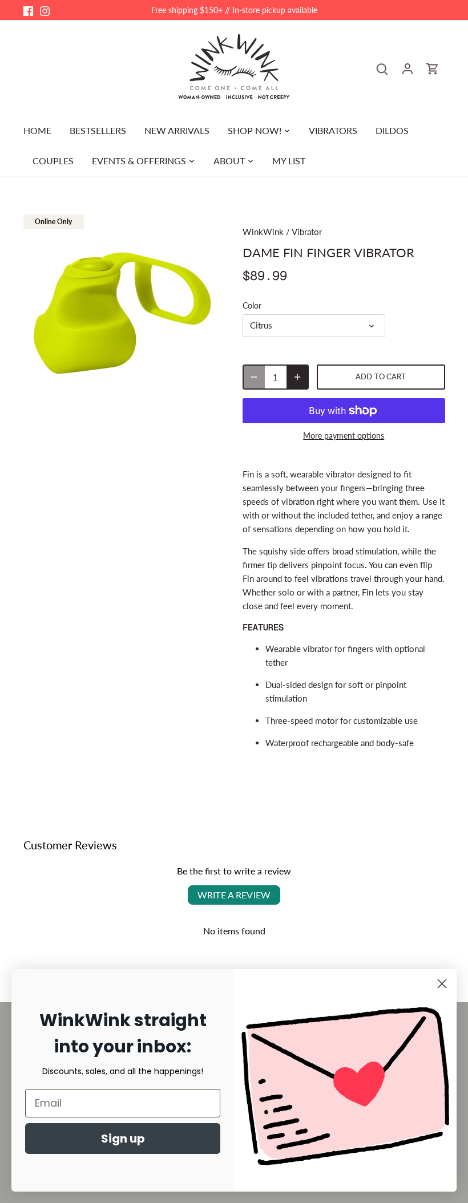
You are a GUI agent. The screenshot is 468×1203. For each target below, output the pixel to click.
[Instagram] (45, 10)
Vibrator (307, 231)
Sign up (123, 1139)
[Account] (407, 68)
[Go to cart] (432, 68)
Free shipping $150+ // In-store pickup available (234, 10)
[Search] (382, 68)
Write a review (234, 894)
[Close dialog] (442, 984)
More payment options (343, 435)
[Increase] (297, 377)
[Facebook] (28, 10)
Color (252, 305)
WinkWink (263, 231)
